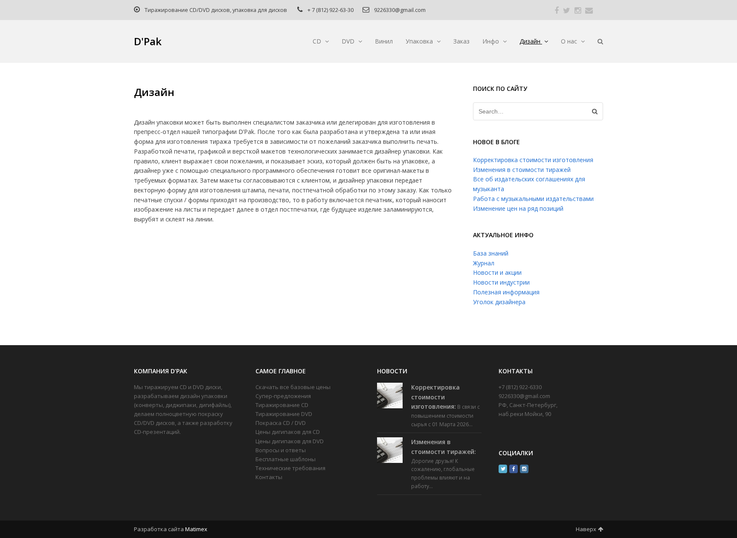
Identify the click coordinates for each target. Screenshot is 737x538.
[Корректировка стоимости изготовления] (390, 395)
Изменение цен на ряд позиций (518, 208)
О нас (570, 41)
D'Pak (148, 41)
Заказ (461, 41)
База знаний (490, 253)
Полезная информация (506, 292)
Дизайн (530, 41)
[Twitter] (503, 469)
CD (318, 41)
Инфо (491, 41)
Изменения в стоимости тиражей (522, 170)
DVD (349, 41)
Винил (384, 41)
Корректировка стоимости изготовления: (435, 397)
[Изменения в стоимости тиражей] (390, 450)
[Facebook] (513, 469)
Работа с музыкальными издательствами (533, 199)
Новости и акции (497, 272)
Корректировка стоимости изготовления (533, 160)
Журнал (483, 263)
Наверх (586, 529)
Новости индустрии (501, 282)
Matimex (196, 529)
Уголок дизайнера (499, 302)
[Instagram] (524, 469)
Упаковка (420, 41)
